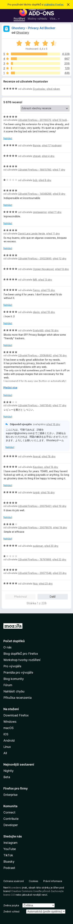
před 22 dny (59, 559)
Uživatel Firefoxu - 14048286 (34, 193)
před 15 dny (48, 290)
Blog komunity (13, 679)
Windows (9, 721)
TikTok (8, 855)
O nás (7, 647)
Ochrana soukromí (13, 881)
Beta (6, 777)
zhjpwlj (37, 156)
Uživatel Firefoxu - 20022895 (34, 258)
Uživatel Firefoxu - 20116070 (34, 119)
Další (53, 596)
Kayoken (38, 466)
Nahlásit (7, 138)
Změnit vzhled (11, 911)
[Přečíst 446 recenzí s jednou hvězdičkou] (35, 73)
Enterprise (10, 794)
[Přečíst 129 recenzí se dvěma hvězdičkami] (35, 68)
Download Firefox (16, 715)
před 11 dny (54, 212)
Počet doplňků (14, 641)
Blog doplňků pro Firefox (20, 653)
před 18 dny (49, 456)
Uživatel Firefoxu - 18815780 (34, 169)
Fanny (36, 290)
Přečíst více (10, 387)
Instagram (10, 842)
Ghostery (22, 32)
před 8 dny (45, 180)
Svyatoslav (39, 88)
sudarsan (38, 545)
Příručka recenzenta (17, 697)
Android (9, 740)
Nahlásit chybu (13, 691)
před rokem (53, 88)
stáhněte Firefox (53, 4)
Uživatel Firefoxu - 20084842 (35, 355)
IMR (35, 279)
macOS (8, 728)
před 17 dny (59, 405)
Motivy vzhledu (37, 18)
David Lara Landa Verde (31, 233)
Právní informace (52, 881)
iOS (5, 734)
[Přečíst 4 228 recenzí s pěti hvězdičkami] (35, 54)
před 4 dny (48, 156)
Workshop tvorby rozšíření (21, 660)
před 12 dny (59, 258)
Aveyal (36, 456)
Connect (9, 812)
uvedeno (16, 887)
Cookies (33, 881)
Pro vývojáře (12, 666)
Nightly (8, 771)
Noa (35, 583)
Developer (10, 825)
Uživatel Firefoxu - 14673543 (34, 405)
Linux (7, 747)
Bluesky (8, 861)
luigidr (36, 492)
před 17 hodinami (51, 145)
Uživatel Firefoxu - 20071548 (34, 573)
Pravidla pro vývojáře (18, 672)
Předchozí (20, 596)
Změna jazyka (11, 905)
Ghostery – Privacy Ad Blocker (33, 28)
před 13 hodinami (62, 119)
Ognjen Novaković (43, 269)
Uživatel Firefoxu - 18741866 (34, 559)
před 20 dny (51, 545)
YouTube (9, 849)
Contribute (11, 818)
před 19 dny (59, 506)
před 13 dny (62, 269)
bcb (35, 180)
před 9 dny (59, 193)
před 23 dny (60, 573)
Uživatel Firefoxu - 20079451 (34, 506)
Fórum (7, 685)
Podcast (9, 868)
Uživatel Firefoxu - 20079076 (35, 527)
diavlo (36, 312)
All (5, 753)
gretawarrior (40, 212)
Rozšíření (19, 18)
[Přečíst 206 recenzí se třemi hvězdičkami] (35, 63)
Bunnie (37, 145)
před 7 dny (59, 169)
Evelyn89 (38, 330)
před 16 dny (48, 312)
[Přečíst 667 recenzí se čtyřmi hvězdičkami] (35, 58)
